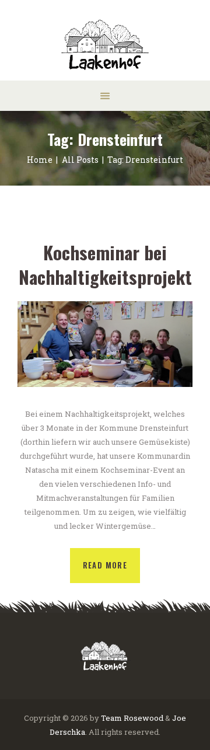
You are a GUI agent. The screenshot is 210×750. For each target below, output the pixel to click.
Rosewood (143, 718)
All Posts (80, 159)
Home (39, 159)
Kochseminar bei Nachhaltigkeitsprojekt (105, 264)
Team (111, 718)
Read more (105, 565)
